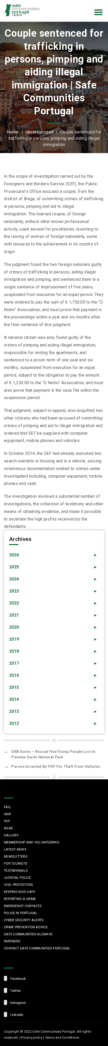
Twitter (71, 4)
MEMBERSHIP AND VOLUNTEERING (31, 842)
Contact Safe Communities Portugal (37, 948)
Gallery (11, 835)
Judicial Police (17, 878)
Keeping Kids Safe (19, 892)
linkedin (16, 1015)
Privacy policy (31, 1037)
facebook (17, 979)
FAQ (7, 807)
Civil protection (18, 885)
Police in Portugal (20, 913)
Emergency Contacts (23, 906)
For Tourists (15, 863)
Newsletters (16, 856)
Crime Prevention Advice (26, 927)
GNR (7, 814)
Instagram (82, 4)
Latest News (15, 849)
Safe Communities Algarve (28, 934)
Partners (12, 941)
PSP (7, 821)
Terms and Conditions (62, 1037)
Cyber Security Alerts (24, 920)
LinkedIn (93, 4)
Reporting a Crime (20, 899)
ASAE (8, 828)
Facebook (60, 4)
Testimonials (16, 870)
